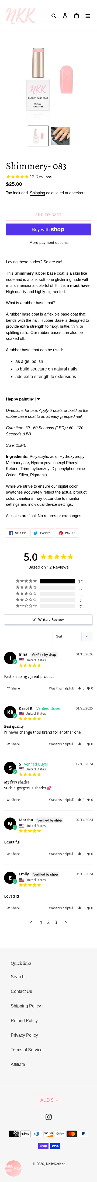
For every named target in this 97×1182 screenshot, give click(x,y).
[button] (81, 688)
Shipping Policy (26, 1006)
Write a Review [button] (51, 619)
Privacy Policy (24, 1035)
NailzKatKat (55, 1164)
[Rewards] (13, 1168)
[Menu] (87, 15)
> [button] (66, 922)
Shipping (37, 193)
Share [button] (15, 688)
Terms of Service (27, 1050)
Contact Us (21, 991)
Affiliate (18, 1064)
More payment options (48, 242)
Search (18, 976)
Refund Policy (24, 1020)
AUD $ (46, 1100)
